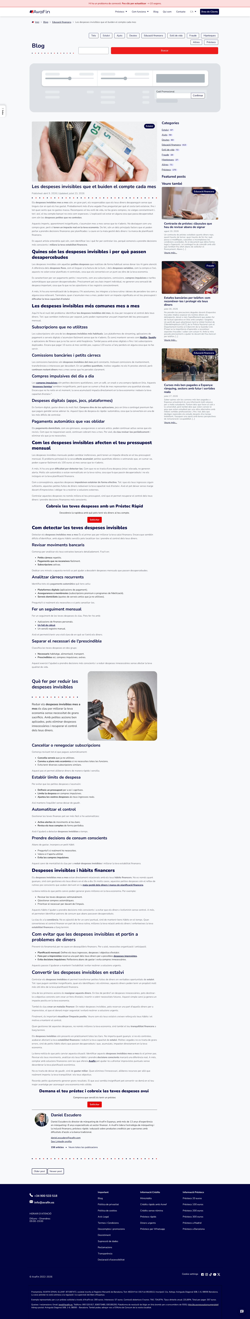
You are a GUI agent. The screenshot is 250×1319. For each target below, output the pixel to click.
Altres (196, 42)
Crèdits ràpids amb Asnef (153, 1204)
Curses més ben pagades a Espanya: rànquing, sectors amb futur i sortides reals (189, 388)
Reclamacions (105, 1247)
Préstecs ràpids (148, 1216)
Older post (39, 1171)
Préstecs (119, 11)
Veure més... (170, 252)
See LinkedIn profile (61, 1141)
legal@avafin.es (66, 1304)
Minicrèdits (146, 1198)
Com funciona (139, 11)
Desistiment (104, 1235)
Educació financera (61, 22)
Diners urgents (148, 1223)
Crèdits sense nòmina (151, 1210)
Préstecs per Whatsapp (152, 1229)
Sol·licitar (94, 519)
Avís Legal (103, 1216)
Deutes (133, 35)
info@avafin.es (44, 1202)
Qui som (167, 11)
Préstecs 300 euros (193, 1216)
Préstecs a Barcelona (194, 1229)
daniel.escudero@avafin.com (66, 1137)
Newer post (56, 1171)
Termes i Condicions (108, 1223)
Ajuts (119, 35)
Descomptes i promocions (111, 1229)
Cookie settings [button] (190, 1274)
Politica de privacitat (108, 1204)
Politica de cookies (107, 1210)
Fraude (193, 35)
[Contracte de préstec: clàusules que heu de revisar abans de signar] (190, 203)
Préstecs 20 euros (192, 1198)
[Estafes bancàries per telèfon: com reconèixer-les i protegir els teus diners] (190, 277)
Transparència (105, 1253)
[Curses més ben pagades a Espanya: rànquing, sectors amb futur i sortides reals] (190, 364)
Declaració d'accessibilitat (111, 1259)
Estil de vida (176, 35)
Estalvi (106, 35)
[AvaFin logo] (40, 11)
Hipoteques (210, 35)
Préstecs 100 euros (193, 1204)
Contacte (180, 11)
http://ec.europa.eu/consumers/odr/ (203, 1304)
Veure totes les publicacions (83, 1147)
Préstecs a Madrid (192, 1223)
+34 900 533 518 (45, 1196)
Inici (37, 22)
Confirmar (198, 95)
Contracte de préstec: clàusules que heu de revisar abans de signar (188, 225)
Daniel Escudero (66, 1115)
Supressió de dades (108, 1241)
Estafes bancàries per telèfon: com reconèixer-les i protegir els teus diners (187, 301)
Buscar (164, 50)
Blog (155, 11)
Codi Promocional (165, 91)
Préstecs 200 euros (193, 1210)
